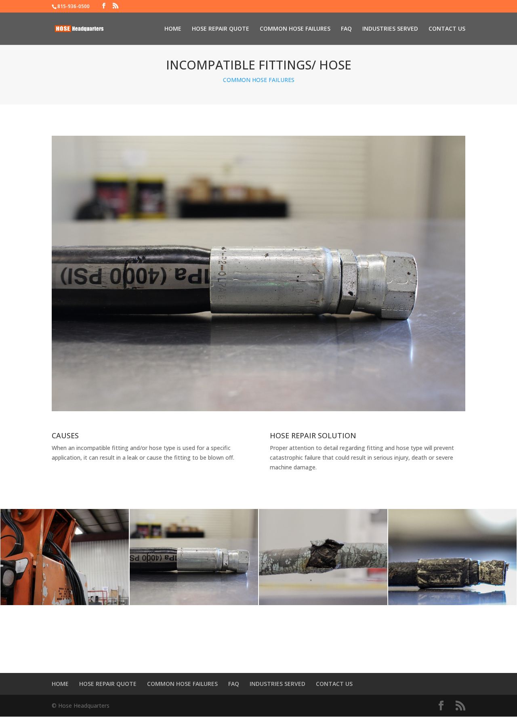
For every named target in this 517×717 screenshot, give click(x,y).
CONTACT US (447, 29)
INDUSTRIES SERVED (390, 29)
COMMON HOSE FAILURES (295, 29)
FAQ (346, 29)
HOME (172, 29)
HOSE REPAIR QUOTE (220, 29)
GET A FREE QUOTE (258, 650)
